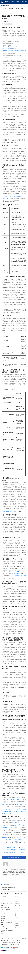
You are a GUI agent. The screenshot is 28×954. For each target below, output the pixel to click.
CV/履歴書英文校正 (5, 907)
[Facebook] (6, 950)
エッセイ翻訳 (18, 898)
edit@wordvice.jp (6, 889)
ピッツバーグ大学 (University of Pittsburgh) (12, 809)
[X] (4, 950)
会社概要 (3, 916)
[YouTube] (8, 950)
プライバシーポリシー (5, 928)
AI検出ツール (17, 927)
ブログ (2, 924)
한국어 (8, 938)
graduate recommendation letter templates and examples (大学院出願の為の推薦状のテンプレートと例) (14, 510)
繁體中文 (24, 938)
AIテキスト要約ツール (19, 921)
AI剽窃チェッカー (18, 925)
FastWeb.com (17, 573)
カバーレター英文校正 (5, 909)
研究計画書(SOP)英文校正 (6, 903)
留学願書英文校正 (13, 849)
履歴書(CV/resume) (20, 824)
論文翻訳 (17, 896)
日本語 (13, 938)
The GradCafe (8, 301)
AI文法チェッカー (18, 917)
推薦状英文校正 (4, 905)
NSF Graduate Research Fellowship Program (17, 571)
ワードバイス (4, 8)
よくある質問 (20, 852)
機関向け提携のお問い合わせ (7, 922)
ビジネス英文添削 (16, 850)
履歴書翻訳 (17, 903)
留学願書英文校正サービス (14, 857)
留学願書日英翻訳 (21, 849)
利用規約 (3, 926)
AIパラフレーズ (18, 919)
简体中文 (18, 938)
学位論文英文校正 (4, 898)
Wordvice (8, 868)
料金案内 (3, 918)
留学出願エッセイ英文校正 (6, 901)
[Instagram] (2, 950)
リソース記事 (6, 849)
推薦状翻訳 (17, 901)
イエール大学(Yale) (20, 804)
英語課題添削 (4, 899)
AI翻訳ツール (17, 923)
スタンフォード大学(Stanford (16, 799)
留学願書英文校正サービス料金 (11, 852)
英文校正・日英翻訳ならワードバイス (10, 847)
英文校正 (16, 841)
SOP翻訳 (17, 899)
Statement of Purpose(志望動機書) (10, 46)
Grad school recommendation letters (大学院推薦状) (14, 50)
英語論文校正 (4, 896)
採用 (2, 933)
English (3, 938)
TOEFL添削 (10, 850)
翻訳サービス (18, 905)
